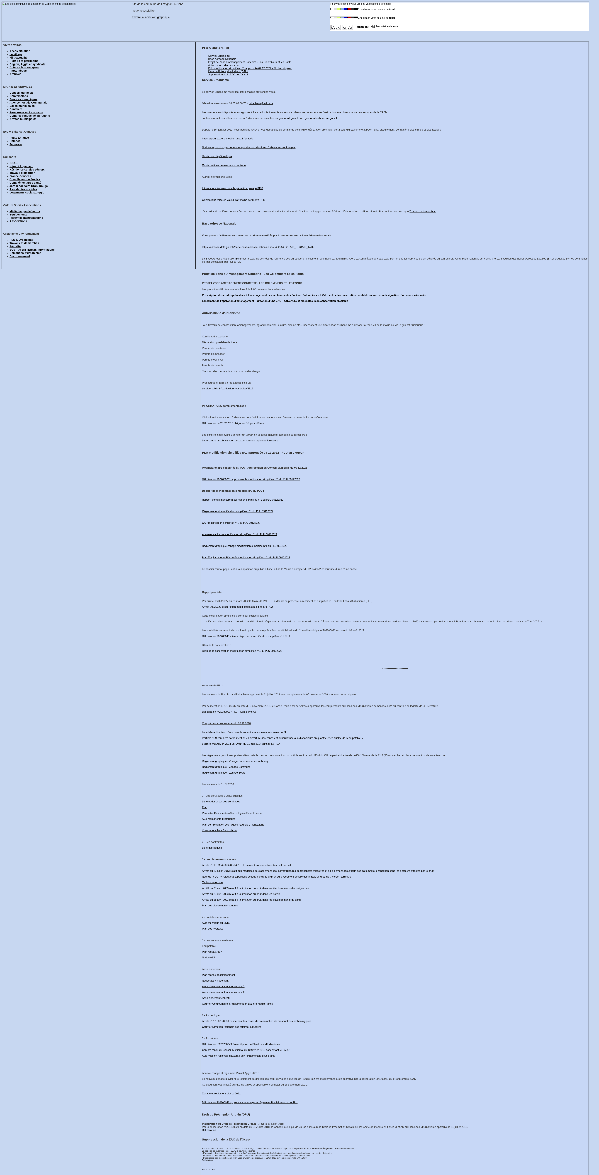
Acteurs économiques (24, 67)
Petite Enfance (19, 137)
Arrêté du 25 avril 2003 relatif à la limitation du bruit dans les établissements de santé (251, 899)
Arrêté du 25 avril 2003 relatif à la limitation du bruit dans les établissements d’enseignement (256, 888)
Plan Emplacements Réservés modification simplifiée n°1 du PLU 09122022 (246, 557)
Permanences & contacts (26, 112)
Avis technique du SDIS (216, 922)
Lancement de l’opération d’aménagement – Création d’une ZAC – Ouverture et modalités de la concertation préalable (275, 300)
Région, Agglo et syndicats (27, 64)
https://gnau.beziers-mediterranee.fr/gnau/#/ (227, 138)
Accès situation (20, 51)
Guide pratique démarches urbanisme (224, 165)
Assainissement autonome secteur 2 (223, 992)
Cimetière (16, 109)
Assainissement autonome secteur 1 (223, 986)
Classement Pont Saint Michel (219, 830)
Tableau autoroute (212, 882)
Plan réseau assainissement (218, 974)
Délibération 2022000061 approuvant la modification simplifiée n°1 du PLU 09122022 (251, 479)
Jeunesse (16, 144)
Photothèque (18, 70)
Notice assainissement (215, 980)
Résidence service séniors (27, 169)
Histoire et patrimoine (24, 60)
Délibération (209, 1130)
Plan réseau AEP (212, 951)
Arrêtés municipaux (23, 119)
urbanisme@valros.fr (261, 103)
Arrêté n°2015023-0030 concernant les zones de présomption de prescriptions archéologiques (256, 1021)
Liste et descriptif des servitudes (221, 801)
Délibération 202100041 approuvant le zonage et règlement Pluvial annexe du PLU (249, 1102)
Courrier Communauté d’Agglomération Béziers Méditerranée (237, 1003)
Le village (16, 54)
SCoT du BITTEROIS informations (32, 249)
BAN (238, 258)
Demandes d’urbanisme (25, 253)
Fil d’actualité (18, 57)
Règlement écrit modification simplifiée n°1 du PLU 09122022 (237, 511)
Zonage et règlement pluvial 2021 (221, 1093)
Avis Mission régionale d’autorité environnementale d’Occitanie (238, 1055)
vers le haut (209, 1169)
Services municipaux (23, 99)
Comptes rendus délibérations (30, 115)
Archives (15, 74)
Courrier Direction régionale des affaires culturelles (231, 1026)
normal (368, 26)
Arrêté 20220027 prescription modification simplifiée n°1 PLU (237, 606)
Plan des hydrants (212, 928)
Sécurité (15, 246)
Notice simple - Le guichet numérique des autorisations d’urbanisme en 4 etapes (248, 147)
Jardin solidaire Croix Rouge (29, 186)
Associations (18, 221)
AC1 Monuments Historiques (218, 818)
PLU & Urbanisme (21, 239)
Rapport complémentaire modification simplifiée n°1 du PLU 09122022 (242, 499)
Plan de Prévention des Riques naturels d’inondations (233, 824)
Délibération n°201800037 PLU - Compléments (229, 711)
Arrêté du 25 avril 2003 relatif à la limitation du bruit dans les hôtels (241, 894)
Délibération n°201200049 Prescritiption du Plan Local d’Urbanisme (241, 1044)
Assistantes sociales (23, 189)
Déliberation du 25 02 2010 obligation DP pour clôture (233, 423)
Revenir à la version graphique (151, 17)
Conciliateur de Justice (25, 179)
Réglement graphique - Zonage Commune (226, 766)
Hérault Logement (21, 166)
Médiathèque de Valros (25, 211)
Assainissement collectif (216, 998)
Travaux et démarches (24, 243)
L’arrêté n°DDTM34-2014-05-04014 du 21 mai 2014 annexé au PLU (241, 743)
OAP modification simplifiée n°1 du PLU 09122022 (231, 522)
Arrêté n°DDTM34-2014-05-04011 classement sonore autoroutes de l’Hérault (246, 865)
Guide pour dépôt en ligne (217, 156)
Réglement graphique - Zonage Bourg (223, 772)
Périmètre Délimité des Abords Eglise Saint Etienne (232, 813)
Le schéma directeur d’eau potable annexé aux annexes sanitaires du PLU (245, 732)
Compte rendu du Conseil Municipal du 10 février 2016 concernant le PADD (246, 1050)
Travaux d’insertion (22, 172)
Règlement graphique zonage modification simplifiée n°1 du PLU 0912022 (244, 545)
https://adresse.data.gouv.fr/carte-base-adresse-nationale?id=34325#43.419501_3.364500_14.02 (258, 247)
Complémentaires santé (25, 182)
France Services (20, 176)
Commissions (19, 96)
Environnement (20, 256)
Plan (204, 807)
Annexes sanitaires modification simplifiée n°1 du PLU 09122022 (239, 534)
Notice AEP (208, 957)
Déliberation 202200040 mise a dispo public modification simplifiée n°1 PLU (246, 636)
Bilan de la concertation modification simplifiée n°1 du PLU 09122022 (242, 650)
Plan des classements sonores (220, 905)
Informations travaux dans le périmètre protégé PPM (232, 188)
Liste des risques (212, 847)
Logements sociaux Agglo (27, 192)
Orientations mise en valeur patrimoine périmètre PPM (233, 199)
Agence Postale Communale (28, 102)
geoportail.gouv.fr (289, 118)
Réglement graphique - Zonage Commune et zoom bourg (235, 761)
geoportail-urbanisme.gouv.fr (321, 118)
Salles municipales (22, 105)
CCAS (13, 163)
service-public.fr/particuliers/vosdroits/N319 (227, 388)
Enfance (15, 141)
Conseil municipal (22, 92)
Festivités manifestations (26, 217)
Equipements (18, 214)
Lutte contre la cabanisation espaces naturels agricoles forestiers (240, 440)
